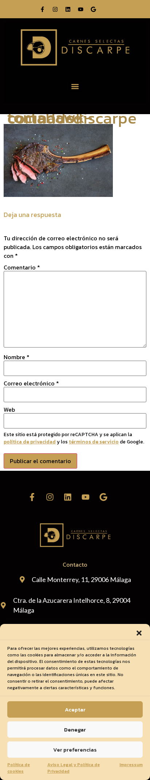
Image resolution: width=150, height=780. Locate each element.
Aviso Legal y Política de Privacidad (73, 768)
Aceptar (75, 709)
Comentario (22, 267)
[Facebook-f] (42, 9)
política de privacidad (30, 441)
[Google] (93, 9)
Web (9, 409)
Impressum (131, 764)
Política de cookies (18, 768)
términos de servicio (94, 441)
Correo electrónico (31, 383)
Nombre (16, 357)
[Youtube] (80, 9)
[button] (139, 633)
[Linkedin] (67, 9)
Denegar (75, 729)
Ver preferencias (75, 749)
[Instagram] (55, 9)
